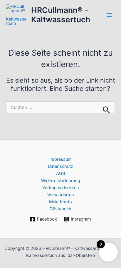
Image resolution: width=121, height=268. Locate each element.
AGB (60, 173)
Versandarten (60, 194)
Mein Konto (60, 201)
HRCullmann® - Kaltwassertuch (60, 14)
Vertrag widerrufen (60, 187)
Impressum (60, 159)
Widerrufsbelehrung (60, 180)
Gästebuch (60, 208)
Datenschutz (60, 166)
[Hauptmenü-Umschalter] (109, 15)
